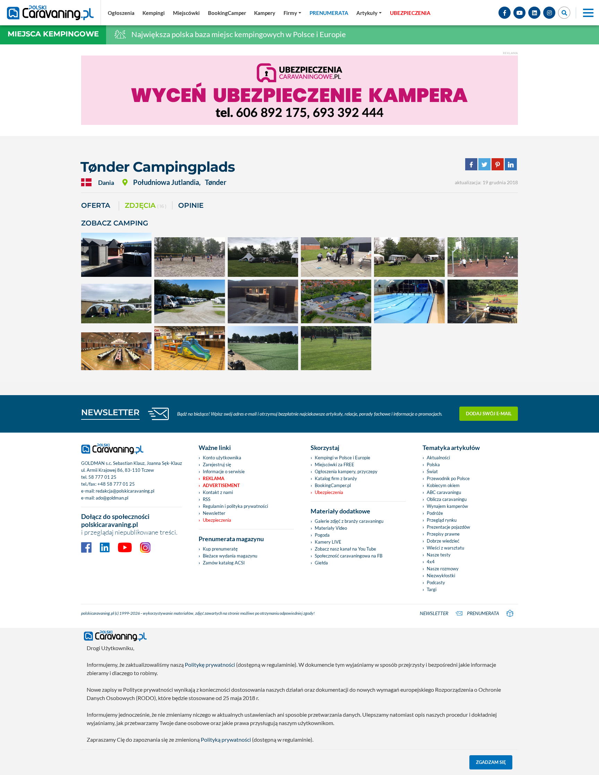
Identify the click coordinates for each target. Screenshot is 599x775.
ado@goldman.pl (112, 498)
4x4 (431, 561)
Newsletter (214, 513)
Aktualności (438, 457)
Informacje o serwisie (224, 471)
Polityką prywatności (226, 739)
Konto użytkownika (222, 457)
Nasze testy (439, 554)
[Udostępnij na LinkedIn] (511, 163)
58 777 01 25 (102, 477)
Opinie (190, 205)
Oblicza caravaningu (447, 499)
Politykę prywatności (210, 664)
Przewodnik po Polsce (448, 478)
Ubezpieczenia (217, 520)
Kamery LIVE (328, 542)
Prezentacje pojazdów (448, 527)
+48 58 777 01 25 (116, 484)
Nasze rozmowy (443, 568)
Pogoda (322, 535)
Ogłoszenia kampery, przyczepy (346, 471)
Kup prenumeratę (220, 549)
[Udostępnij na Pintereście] (498, 163)
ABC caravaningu (444, 492)
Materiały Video (331, 528)
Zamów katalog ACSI (224, 562)
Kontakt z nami (218, 492)
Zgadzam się (491, 762)
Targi (431, 589)
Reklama (213, 478)
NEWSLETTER (110, 412)
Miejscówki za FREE (334, 464)
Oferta (95, 205)
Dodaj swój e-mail (489, 413)
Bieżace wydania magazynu (230, 556)
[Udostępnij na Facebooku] (471, 163)
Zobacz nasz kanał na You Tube (345, 549)
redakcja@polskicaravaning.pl (125, 491)
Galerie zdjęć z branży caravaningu (349, 521)
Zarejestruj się (217, 464)
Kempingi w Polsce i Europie (342, 457)
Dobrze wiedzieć (443, 541)
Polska (433, 464)
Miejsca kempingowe (53, 33)
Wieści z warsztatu (445, 548)
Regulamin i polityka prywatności (235, 506)
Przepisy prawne (443, 534)
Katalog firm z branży (336, 478)
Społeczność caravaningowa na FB (348, 556)
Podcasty (436, 582)
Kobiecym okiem (443, 485)
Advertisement (221, 485)
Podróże (435, 513)
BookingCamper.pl (333, 485)
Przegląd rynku (442, 520)
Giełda (321, 562)
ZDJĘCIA (145, 205)
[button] (369, 13)
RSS (206, 499)
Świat (432, 471)
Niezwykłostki (441, 575)
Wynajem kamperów (447, 506)
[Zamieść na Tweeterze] (484, 163)
